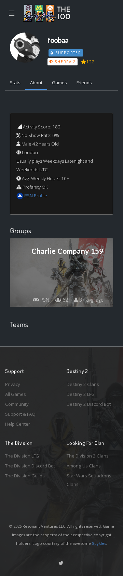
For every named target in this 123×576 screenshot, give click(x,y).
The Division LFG (22, 456)
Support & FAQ (20, 414)
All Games (15, 394)
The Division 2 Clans (88, 456)
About (36, 82)
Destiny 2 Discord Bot (89, 404)
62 (64, 300)
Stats (15, 82)
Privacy (12, 384)
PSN (44, 300)
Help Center (17, 424)
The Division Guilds (25, 476)
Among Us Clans (84, 466)
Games (59, 82)
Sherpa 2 (64, 61)
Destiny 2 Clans (83, 384)
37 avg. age (91, 300)
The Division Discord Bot (30, 466)
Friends (84, 82)
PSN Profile (35, 195)
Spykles (99, 543)
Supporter (67, 52)
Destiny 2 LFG (81, 394)
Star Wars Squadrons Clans (89, 480)
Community (17, 404)
